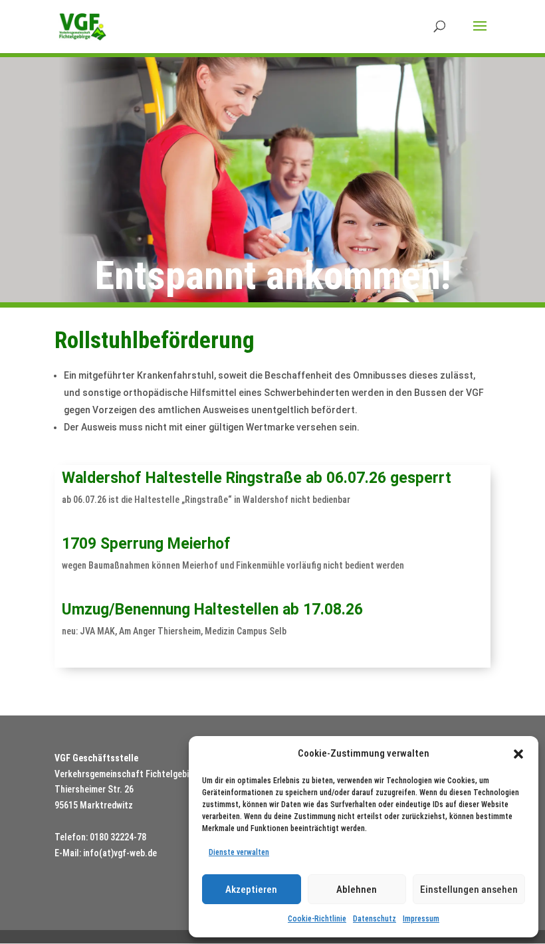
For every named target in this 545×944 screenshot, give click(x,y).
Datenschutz (374, 918)
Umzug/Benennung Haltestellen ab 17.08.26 (212, 609)
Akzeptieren (251, 890)
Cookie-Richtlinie (317, 918)
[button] (518, 754)
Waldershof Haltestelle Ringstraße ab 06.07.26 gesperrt (256, 478)
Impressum (421, 918)
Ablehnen (356, 890)
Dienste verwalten (239, 852)
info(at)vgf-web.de (120, 853)
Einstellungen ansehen (469, 890)
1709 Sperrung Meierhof (146, 544)
